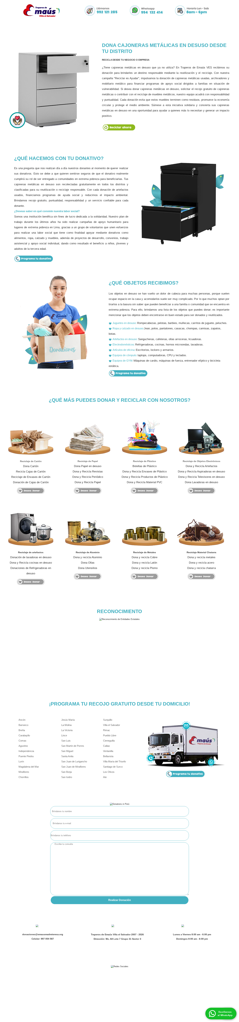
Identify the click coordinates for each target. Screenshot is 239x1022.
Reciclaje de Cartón (31, 461)
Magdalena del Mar (29, 766)
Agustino (23, 745)
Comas (22, 740)
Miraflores (24, 771)
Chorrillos (24, 777)
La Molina (66, 725)
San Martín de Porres (72, 745)
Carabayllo (24, 735)
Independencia (26, 751)
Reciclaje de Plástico (144, 461)
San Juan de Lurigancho (74, 761)
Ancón (22, 719)
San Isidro (66, 777)
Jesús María (68, 719)
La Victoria (67, 730)
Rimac (106, 730)
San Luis (66, 740)
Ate (105, 777)
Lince (64, 735)
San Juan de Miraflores (73, 766)
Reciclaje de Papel (88, 461)
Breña (22, 730)
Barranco (23, 725)
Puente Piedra (26, 756)
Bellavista (108, 756)
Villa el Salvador (111, 725)
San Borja (66, 771)
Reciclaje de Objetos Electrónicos (201, 461)
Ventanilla (108, 751)
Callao (106, 745)
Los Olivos (108, 771)
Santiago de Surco (113, 766)
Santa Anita (67, 756)
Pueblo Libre (109, 735)
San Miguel (67, 751)
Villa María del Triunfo (114, 761)
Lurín (21, 761)
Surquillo (107, 719)
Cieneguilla (109, 740)
